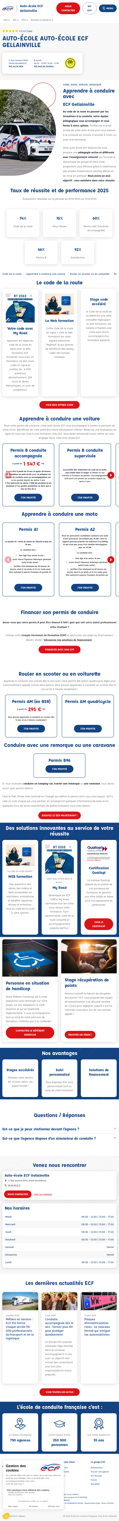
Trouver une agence (100, 1471)
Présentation (97, 1467)
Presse (94, 1480)
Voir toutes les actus (59, 1392)
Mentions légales (17, 1516)
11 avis (29, 30)
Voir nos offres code (59, 404)
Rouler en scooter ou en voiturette (89, 273)
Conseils (65, 1471)
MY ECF (89, 8)
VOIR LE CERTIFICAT (98, 924)
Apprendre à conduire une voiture (45, 273)
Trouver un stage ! (80, 1034)
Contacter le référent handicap (30, 1032)
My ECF (64, 1467)
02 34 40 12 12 (14, 1185)
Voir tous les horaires (44, 66)
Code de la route (12, 273)
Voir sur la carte (16, 66)
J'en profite (28, 497)
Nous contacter (68, 8)
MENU (109, 8)
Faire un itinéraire (43, 1194)
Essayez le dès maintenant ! (59, 815)
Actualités (95, 1484)
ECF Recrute (96, 1475)
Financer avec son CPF (59, 649)
